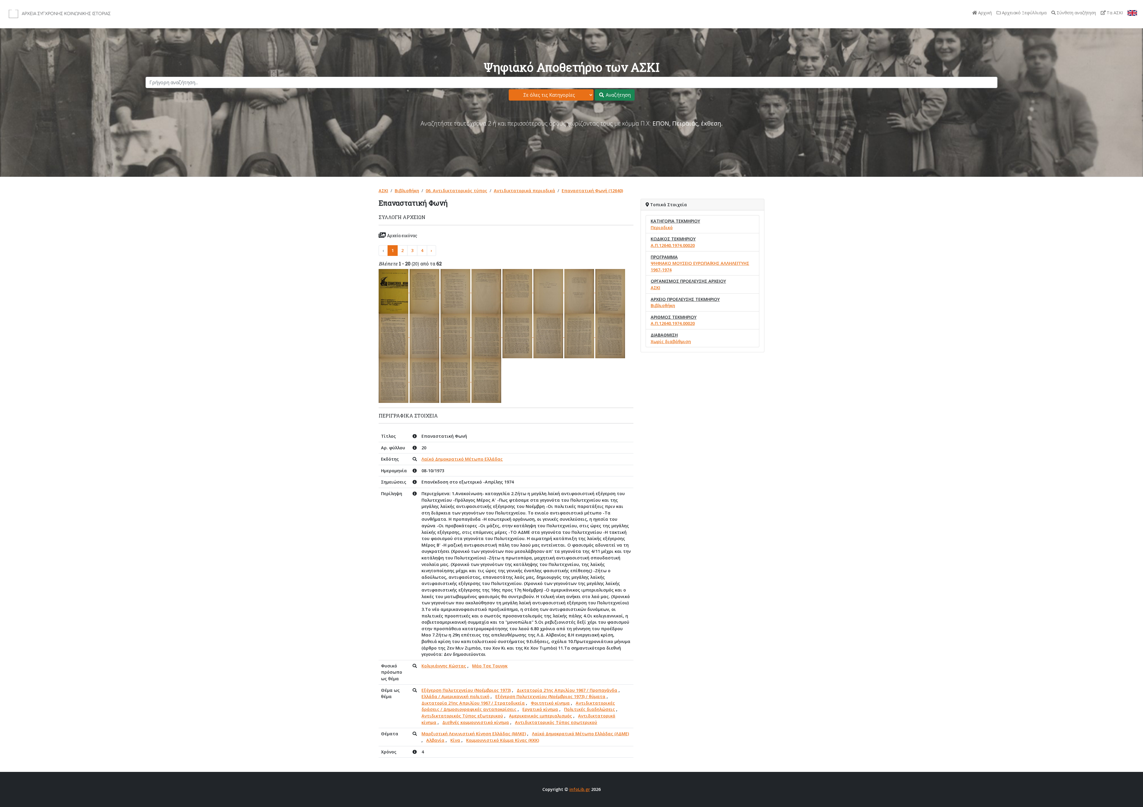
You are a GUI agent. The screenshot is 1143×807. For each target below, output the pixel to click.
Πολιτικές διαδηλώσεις (589, 709)
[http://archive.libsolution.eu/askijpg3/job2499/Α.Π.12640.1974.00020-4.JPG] (486, 291)
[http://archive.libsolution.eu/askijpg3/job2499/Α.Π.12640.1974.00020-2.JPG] (425, 291)
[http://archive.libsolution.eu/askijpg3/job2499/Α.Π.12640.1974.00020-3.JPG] (456, 291)
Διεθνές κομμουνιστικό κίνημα (475, 722)
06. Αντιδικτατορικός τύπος (456, 190)
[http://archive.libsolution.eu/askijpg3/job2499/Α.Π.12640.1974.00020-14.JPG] (548, 335)
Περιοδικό (662, 227)
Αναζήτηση (618, 95)
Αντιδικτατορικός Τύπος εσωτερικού (556, 722)
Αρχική (984, 12)
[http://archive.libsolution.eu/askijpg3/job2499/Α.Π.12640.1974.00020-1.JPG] (394, 291)
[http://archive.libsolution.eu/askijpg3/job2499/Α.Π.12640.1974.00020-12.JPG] (486, 335)
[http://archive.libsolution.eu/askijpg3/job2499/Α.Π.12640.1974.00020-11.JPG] (456, 335)
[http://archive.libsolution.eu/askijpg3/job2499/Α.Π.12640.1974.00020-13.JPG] (517, 335)
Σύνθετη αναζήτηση (1075, 12)
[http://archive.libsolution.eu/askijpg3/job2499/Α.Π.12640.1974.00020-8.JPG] (610, 291)
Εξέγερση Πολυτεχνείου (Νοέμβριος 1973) (466, 690)
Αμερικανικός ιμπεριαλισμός (540, 716)
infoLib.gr (579, 789)
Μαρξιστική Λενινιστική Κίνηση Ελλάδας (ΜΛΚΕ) (473, 733)
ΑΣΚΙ (383, 190)
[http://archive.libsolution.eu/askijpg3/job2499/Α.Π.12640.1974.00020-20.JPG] (486, 380)
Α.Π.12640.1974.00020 (673, 245)
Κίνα (455, 740)
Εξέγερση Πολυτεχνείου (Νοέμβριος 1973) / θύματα (550, 696)
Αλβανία (435, 740)
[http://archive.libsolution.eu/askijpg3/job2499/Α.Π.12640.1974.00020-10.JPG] (425, 335)
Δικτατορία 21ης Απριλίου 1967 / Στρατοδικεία (473, 703)
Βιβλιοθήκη (407, 190)
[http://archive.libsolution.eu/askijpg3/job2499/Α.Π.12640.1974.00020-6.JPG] (548, 291)
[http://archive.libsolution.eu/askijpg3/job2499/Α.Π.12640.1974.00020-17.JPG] (394, 380)
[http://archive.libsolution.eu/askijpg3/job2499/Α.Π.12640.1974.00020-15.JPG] (579, 335)
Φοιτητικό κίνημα (550, 703)
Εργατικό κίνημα (540, 709)
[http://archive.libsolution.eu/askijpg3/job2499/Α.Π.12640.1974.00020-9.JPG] (394, 335)
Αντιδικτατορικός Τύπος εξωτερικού (462, 716)
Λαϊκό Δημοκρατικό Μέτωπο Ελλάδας (462, 459)
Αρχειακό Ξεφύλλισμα (1024, 12)
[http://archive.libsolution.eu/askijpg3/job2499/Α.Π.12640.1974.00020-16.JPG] (610, 335)
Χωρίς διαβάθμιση (671, 341)
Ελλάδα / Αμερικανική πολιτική (455, 696)
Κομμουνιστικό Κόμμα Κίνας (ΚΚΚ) (502, 740)
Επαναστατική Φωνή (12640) (592, 190)
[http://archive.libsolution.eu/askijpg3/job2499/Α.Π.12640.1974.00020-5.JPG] (517, 291)
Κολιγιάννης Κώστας (443, 666)
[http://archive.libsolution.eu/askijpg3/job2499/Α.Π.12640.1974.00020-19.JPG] (456, 380)
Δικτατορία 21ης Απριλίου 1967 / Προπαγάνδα (567, 690)
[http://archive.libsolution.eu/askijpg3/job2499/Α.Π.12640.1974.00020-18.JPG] (425, 380)
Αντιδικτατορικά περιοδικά (524, 190)
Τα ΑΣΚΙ (1114, 12)
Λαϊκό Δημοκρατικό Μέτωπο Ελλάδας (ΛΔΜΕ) (580, 733)
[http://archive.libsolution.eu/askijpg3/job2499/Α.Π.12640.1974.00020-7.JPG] (579, 291)
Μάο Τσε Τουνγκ (490, 666)
